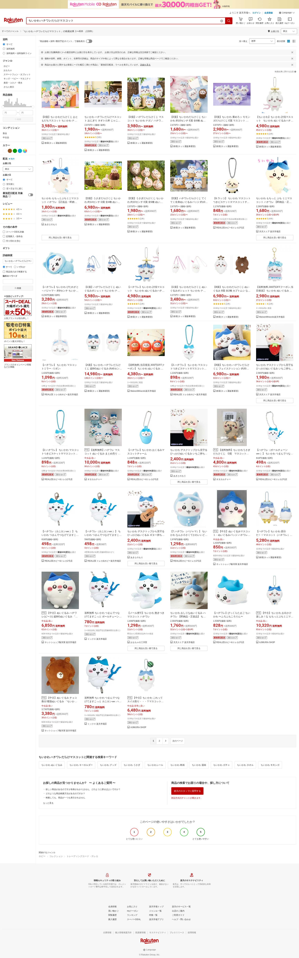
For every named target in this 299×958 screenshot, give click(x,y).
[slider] (3, 107)
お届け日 (7, 175)
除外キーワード (10, 276)
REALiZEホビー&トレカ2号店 (230, 228)
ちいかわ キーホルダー (81, 765)
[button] (287, 13)
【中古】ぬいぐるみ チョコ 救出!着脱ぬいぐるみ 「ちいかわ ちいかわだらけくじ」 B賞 (59, 701)
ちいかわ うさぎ (132, 765)
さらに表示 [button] (9, 87)
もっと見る (48, 803)
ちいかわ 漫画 (199, 765)
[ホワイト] (5, 151)
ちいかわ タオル (245, 765)
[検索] (228, 20)
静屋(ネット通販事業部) (56, 143)
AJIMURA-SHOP (267, 642)
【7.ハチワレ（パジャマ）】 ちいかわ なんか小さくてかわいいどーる (188, 535)
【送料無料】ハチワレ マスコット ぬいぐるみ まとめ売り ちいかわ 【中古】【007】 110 (102, 454)
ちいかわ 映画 (177, 765)
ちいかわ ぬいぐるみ (51, 765)
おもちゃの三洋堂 (138, 642)
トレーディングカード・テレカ (82, 856)
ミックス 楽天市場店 (97, 639)
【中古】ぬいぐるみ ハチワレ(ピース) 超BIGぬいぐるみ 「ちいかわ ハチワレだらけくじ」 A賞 (60, 616)
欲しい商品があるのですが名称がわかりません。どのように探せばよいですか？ (83, 789)
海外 (13, 159)
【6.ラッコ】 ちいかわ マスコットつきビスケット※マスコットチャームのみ (232, 202)
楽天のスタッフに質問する (187, 791)
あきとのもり (51, 224)
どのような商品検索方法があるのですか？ (65, 793)
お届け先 (7, 163)
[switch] (30, 194)
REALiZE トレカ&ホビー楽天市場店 (61, 394)
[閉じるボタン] (292, 52)
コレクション (56, 856)
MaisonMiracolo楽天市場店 (272, 317)
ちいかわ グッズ (108, 765)
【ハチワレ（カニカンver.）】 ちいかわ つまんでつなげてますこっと (60, 535)
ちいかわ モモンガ (270, 765)
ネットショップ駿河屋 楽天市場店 (232, 564)
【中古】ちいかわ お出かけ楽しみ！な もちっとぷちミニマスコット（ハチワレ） (274, 616)
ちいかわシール (155, 765)
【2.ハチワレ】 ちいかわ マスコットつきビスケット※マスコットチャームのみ (189, 368)
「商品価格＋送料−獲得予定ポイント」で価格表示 (61, 41)
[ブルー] (20, 151)
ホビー (42, 856)
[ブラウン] (10, 151)
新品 (5, 133)
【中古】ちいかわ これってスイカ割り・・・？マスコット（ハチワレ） (145, 701)
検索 (19, 119)
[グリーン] (15, 151)
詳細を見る (145, 65)
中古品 (6, 137)
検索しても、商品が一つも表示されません (65, 797)
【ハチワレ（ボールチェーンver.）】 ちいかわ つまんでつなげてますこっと (274, 454)
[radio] (4, 44)
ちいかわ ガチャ (221, 765)
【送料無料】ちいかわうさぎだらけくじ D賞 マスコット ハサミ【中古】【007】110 (231, 454)
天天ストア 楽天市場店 (269, 231)
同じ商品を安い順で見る (60, 237)
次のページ (178, 741)
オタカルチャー (95, 479)
